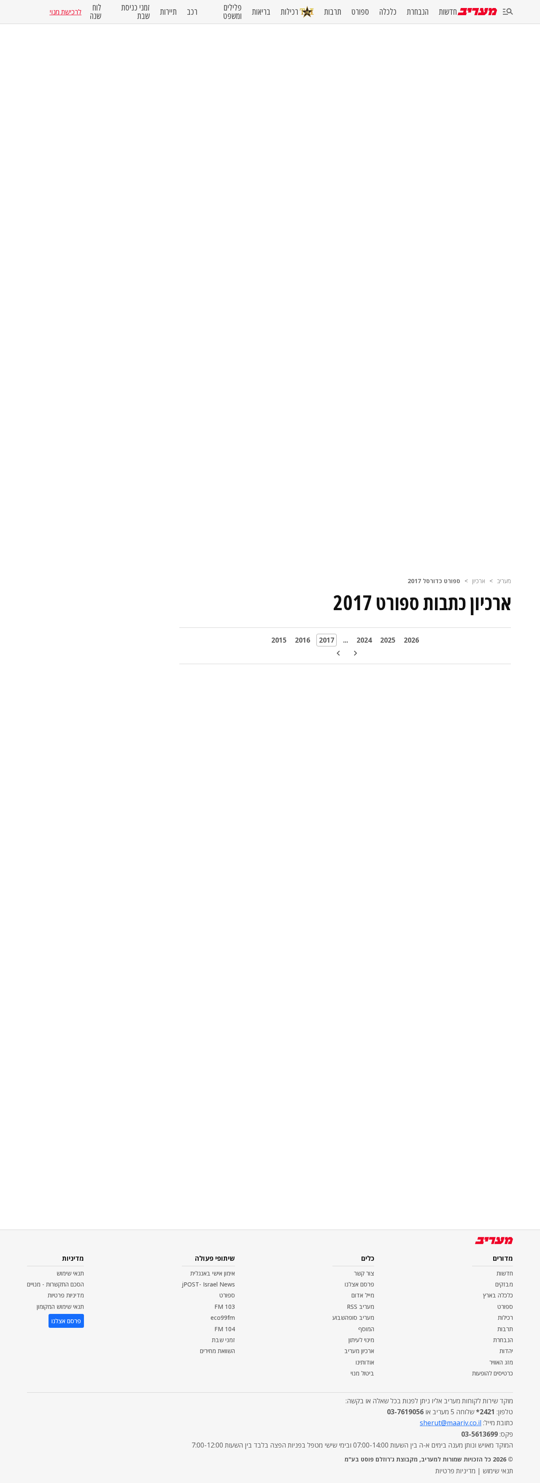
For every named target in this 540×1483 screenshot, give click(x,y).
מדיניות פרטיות (66, 1295)
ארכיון (478, 581)
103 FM (224, 1307)
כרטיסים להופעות (492, 1373)
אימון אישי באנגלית (212, 1273)
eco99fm (223, 1317)
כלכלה (388, 12)
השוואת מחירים (217, 1351)
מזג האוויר (501, 1362)
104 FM (224, 1329)
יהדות (506, 1351)
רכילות (289, 11)
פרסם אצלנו (359, 1284)
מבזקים (504, 1284)
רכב (192, 12)
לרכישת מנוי (65, 11)
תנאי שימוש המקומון (60, 1307)
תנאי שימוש (70, 1273)
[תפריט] (508, 12)
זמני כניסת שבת (135, 11)
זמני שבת (223, 1340)
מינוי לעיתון (361, 1340)
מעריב (504, 581)
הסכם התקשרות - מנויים (55, 1284)
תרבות (332, 12)
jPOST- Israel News (208, 1284)
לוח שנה (95, 11)
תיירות (168, 12)
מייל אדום (362, 1295)
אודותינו (365, 1362)
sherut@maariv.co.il (450, 1422)
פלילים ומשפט (232, 11)
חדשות (448, 12)
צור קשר (364, 1273)
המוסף (366, 1329)
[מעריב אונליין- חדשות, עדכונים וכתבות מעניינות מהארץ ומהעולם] (477, 11)
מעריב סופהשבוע (353, 1317)
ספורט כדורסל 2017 (434, 581)
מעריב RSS (360, 1307)
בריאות (261, 12)
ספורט (360, 12)
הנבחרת (418, 12)
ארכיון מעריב (359, 1351)
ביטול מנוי (362, 1373)
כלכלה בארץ (498, 1295)
